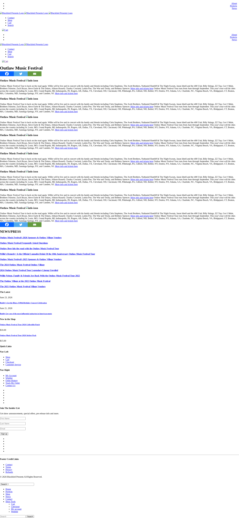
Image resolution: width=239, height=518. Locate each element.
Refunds (9, 472)
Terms (8, 467)
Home (8, 489)
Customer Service (13, 364)
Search (11, 25)
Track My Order (13, 383)
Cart (9, 23)
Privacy (9, 469)
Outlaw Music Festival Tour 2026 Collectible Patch (20, 325)
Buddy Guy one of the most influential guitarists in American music (26, 314)
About (234, 3)
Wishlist (9, 378)
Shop (10, 20)
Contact (11, 18)
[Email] (34, 73)
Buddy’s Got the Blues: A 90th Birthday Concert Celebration (23, 303)
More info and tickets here (141, 88)
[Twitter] (21, 73)
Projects (233, 6)
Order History (12, 380)
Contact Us (10, 385)
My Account (11, 375)
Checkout (10, 362)
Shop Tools (10, 501)
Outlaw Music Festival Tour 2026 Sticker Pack (18, 335)
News (234, 8)
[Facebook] (7, 73)
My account (16, 509)
